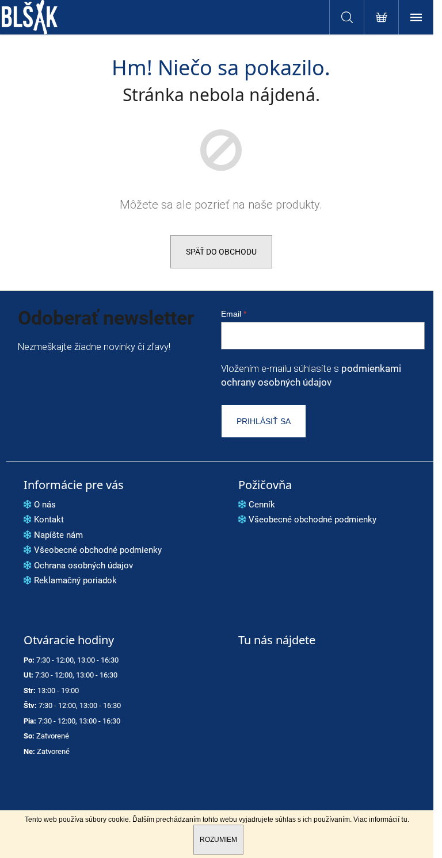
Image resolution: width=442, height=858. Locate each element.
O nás (45, 504)
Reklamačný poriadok (75, 580)
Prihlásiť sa (264, 421)
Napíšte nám (58, 535)
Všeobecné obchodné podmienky (98, 550)
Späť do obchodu (221, 251)
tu (404, 819)
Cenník (262, 504)
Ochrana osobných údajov (83, 565)
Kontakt (49, 519)
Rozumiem (218, 840)
